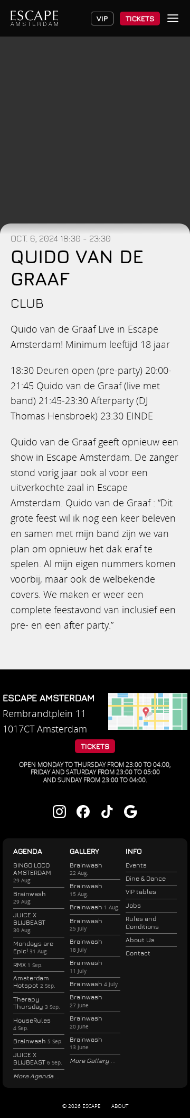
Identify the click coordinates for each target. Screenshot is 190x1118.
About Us (140, 940)
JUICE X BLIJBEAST (29, 922)
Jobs (133, 905)
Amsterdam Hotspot (34, 981)
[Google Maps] (147, 726)
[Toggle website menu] (172, 18)
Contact (138, 953)
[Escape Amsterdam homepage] (34, 18)
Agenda (27, 850)
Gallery (84, 850)
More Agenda (34, 1076)
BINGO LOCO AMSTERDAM (32, 872)
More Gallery (90, 1061)
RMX (28, 965)
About (119, 1106)
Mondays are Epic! (33, 947)
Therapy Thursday (36, 1002)
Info (134, 850)
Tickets (140, 18)
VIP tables (141, 892)
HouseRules (32, 1024)
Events (136, 865)
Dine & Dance (146, 878)
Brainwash (29, 897)
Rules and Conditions (142, 922)
